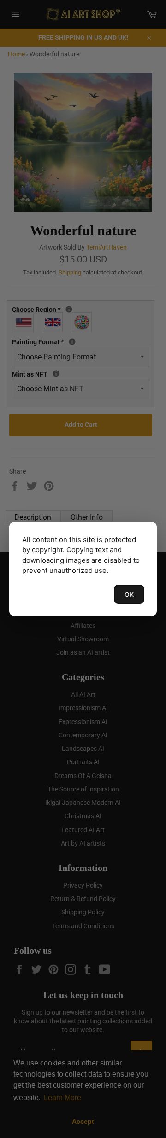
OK (129, 594)
